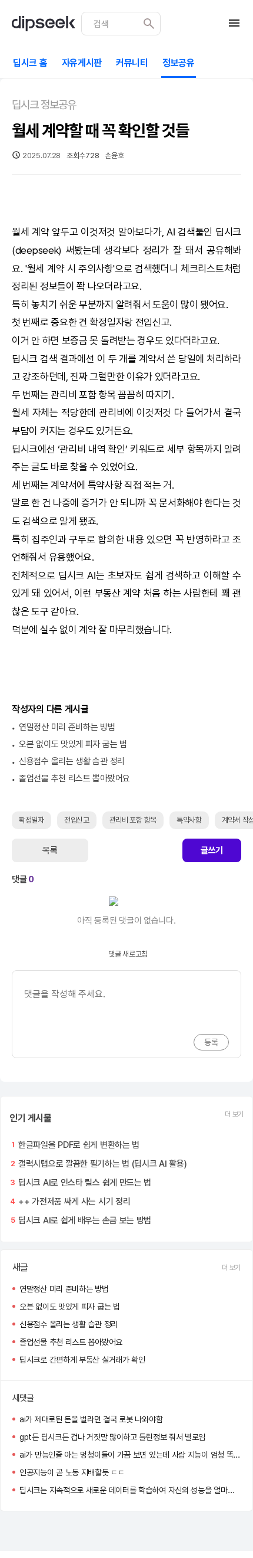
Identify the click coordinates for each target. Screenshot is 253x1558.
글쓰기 (212, 850)
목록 (49, 850)
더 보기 (234, 1114)
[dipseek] (43, 23)
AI (171, 232)
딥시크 (228, 232)
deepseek (37, 250)
